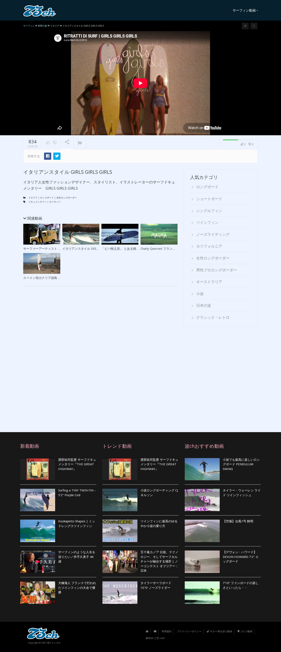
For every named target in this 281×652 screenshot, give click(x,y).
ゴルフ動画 (245, 631)
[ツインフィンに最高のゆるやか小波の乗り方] (119, 531)
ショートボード (209, 198)
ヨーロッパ (54, 201)
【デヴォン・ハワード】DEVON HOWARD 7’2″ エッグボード (241, 556)
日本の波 (203, 305)
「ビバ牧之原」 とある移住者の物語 (126, 248)
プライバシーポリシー (189, 631)
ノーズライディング (213, 234)
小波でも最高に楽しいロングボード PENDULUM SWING (241, 464)
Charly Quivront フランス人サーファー (167, 248)
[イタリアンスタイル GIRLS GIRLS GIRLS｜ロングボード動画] (39, 10)
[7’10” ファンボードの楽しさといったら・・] (202, 592)
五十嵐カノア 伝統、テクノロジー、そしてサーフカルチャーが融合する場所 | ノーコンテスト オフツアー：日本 (159, 561)
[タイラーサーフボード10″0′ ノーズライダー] (119, 592)
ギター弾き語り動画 (220, 631)
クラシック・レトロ (213, 317)
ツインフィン (207, 222)
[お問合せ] (155, 631)
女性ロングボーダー (66, 197)
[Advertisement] (221, 376)
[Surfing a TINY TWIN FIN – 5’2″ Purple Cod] (37, 500)
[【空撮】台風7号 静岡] (202, 531)
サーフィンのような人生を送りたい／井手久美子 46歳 (76, 556)
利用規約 (167, 631)
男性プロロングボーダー (216, 269)
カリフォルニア (209, 246)
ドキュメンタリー (37, 201)
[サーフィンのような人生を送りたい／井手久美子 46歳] (37, 562)
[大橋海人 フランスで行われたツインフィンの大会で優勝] (37, 592)
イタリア (32, 197)
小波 (200, 293)
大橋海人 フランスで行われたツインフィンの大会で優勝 (77, 587)
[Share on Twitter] (56, 156)
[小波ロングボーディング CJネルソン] (119, 500)
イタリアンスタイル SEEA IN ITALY (86, 248)
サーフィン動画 (245, 10)
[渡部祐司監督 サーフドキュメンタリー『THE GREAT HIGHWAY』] (37, 469)
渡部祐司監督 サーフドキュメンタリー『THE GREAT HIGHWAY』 (77, 464)
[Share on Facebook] (47, 156)
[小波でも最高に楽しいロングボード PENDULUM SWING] (202, 469)
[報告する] (80, 142)
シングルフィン (209, 210)
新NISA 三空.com (155, 638)
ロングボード (47, 197)
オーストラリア (209, 281)
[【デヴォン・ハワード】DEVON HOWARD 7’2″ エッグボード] (202, 562)
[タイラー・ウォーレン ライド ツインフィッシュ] (202, 500)
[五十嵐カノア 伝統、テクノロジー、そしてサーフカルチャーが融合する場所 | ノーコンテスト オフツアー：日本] (119, 562)
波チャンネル (54, 642)
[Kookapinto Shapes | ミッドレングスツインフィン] (37, 531)
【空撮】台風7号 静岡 (238, 521)
